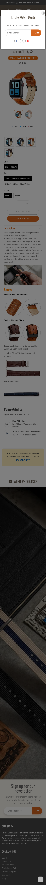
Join (36, 32)
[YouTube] (27, 41)
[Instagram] (22, 41)
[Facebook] (16, 41)
